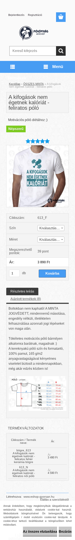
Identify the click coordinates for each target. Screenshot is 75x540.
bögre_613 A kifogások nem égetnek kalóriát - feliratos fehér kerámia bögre (23, 456)
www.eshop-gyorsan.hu (39, 496)
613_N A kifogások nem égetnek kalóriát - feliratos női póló (23, 472)
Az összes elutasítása (40, 531)
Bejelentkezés (16, 15)
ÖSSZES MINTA (33, 84)
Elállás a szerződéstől (54, 499)
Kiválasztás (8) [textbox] (50, 239)
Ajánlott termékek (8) (25, 299)
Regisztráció (35, 15)
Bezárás (65, 531)
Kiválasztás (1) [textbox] (50, 228)
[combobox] (51, 228)
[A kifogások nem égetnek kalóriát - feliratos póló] (37, 147)
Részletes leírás (22, 291)
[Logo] (37, 32)
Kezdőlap (14, 84)
